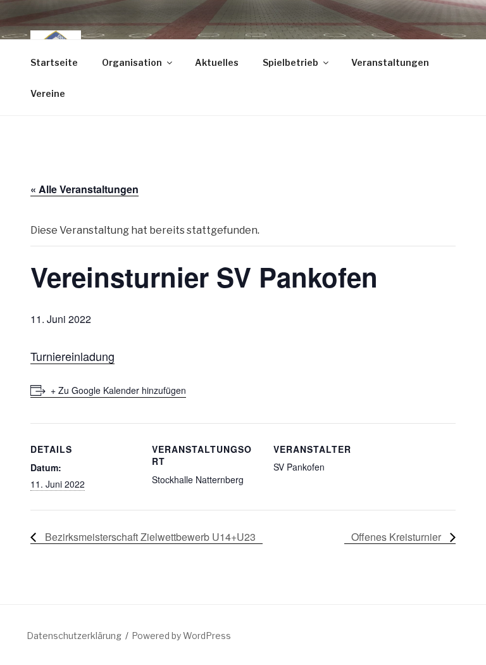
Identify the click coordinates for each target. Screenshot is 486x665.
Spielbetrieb (290, 62)
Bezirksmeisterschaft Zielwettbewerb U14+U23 (149, 536)
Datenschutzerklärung (74, 635)
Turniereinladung (72, 356)
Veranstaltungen (390, 62)
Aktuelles (217, 62)
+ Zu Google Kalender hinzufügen (118, 390)
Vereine (47, 93)
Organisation (132, 62)
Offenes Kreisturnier (397, 536)
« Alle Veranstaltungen (84, 189)
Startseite (54, 62)
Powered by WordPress (181, 635)
